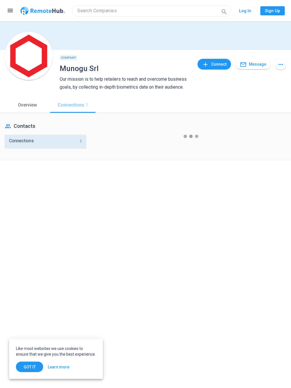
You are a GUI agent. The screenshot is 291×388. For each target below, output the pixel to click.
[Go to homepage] (42, 10)
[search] (151, 11)
